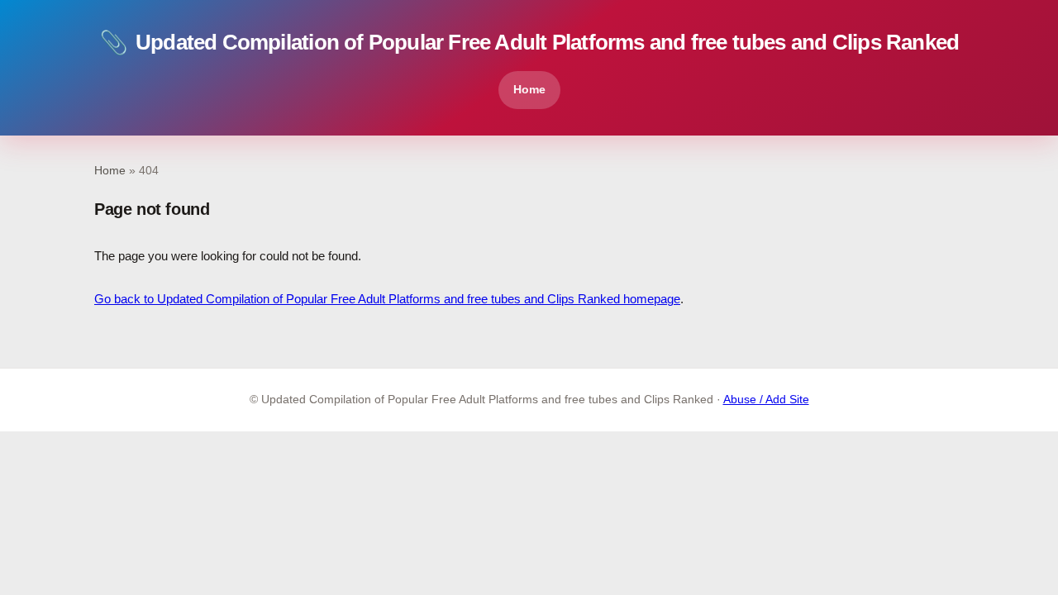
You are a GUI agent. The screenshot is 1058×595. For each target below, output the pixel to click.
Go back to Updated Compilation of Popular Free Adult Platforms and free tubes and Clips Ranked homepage (387, 299)
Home (529, 89)
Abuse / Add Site (766, 399)
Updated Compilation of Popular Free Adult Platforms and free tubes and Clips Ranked (529, 42)
